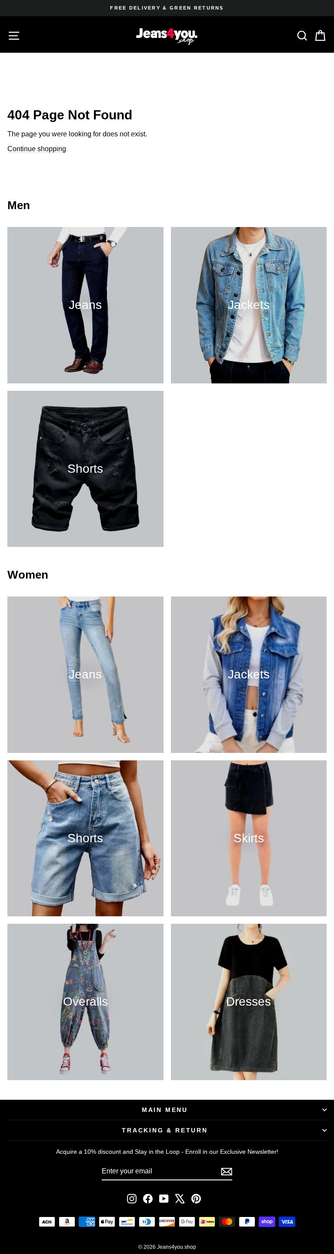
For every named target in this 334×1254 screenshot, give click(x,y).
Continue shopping (36, 149)
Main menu (165, 1109)
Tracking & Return (165, 1130)
